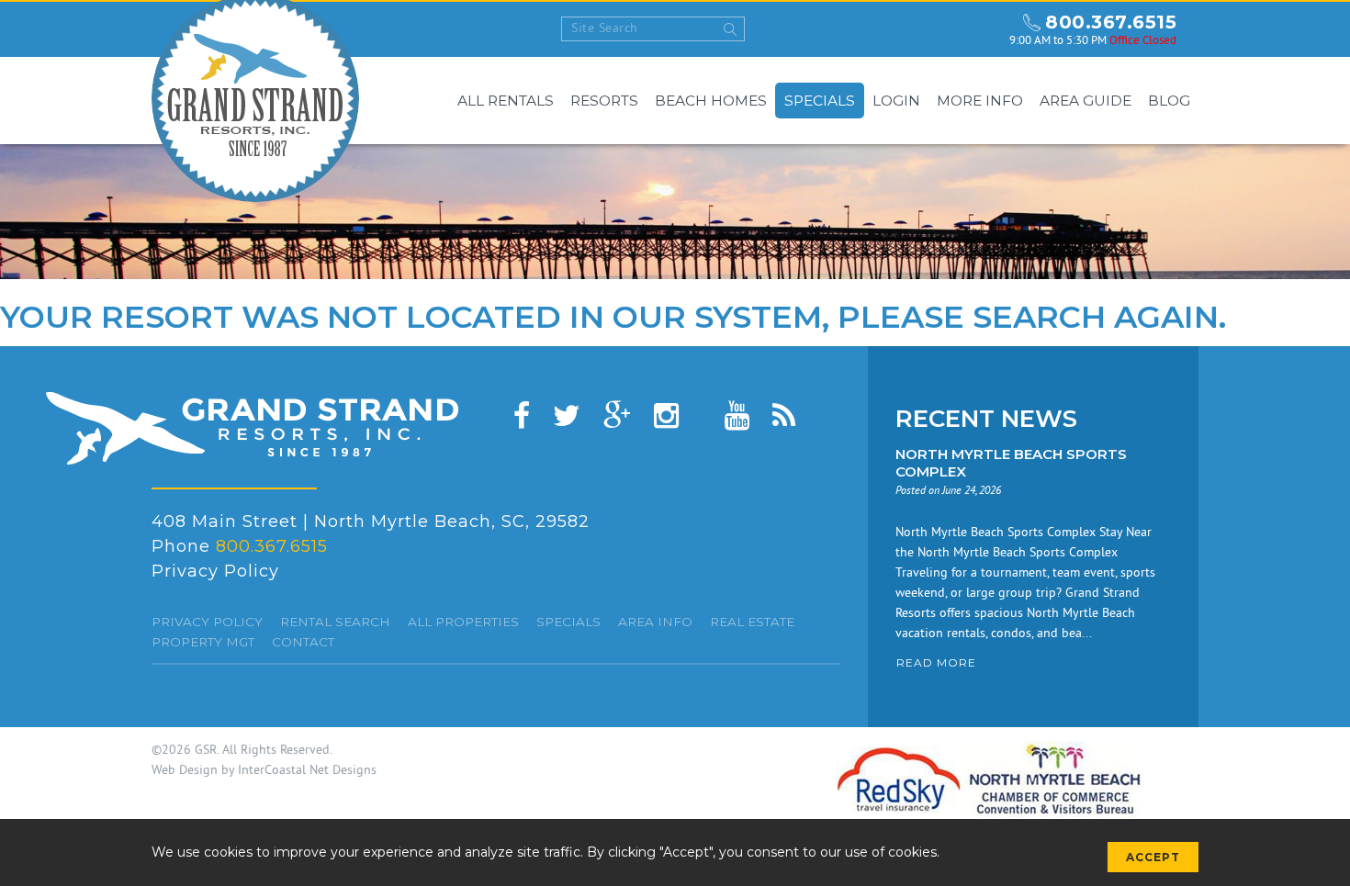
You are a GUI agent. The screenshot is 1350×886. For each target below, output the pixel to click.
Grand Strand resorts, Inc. (252, 428)
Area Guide (1085, 100)
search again (1096, 316)
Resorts (604, 100)
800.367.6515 (1110, 22)
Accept (1153, 857)
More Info (980, 100)
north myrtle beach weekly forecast (978, 29)
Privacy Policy (215, 571)
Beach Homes (711, 100)
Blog (1169, 100)
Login (896, 100)
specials (568, 621)
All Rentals (505, 100)
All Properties (463, 621)
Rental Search (335, 621)
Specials (819, 100)
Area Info (655, 621)
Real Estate (752, 621)
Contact (303, 641)
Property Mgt (203, 641)
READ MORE (936, 662)
